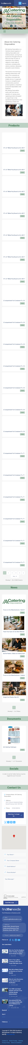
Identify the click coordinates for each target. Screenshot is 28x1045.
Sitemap (20, 1040)
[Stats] (14, 822)
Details (22, 150)
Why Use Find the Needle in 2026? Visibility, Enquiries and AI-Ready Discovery (16, 951)
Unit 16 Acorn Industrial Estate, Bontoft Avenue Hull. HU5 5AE (14, 803)
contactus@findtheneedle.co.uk (12, 919)
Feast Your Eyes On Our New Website (13, 631)
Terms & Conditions (16, 1042)
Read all (4, 1010)
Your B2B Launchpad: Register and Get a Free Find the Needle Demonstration (15, 991)
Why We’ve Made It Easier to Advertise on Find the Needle (16, 971)
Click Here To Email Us (13, 815)
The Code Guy (11, 1034)
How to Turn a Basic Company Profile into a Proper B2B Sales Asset (15, 961)
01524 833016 (15, 23)
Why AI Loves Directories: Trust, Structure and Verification (16, 980)
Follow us (5, 1022)
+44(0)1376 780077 (14, 935)
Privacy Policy (6, 1042)
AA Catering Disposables (14, 18)
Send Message (9, 902)
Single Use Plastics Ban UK (11, 697)
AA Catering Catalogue (9, 747)
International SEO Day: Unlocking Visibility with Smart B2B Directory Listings (15, 1003)
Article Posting (13, 1040)
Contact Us (5, 1040)
